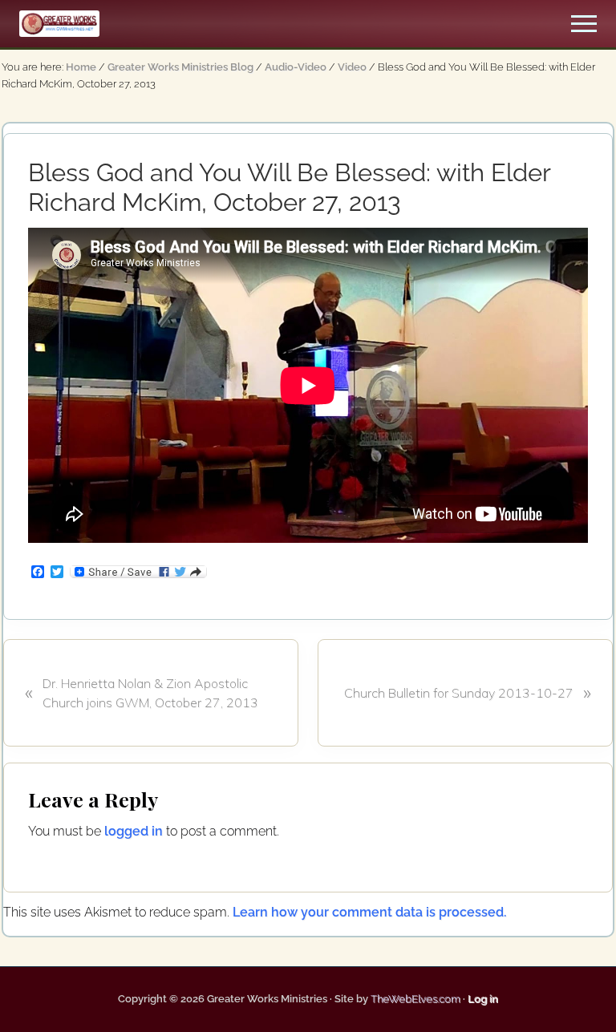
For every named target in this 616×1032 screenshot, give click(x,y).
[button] (584, 23)
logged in (133, 831)
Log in (483, 999)
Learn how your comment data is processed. (369, 912)
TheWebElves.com (415, 999)
